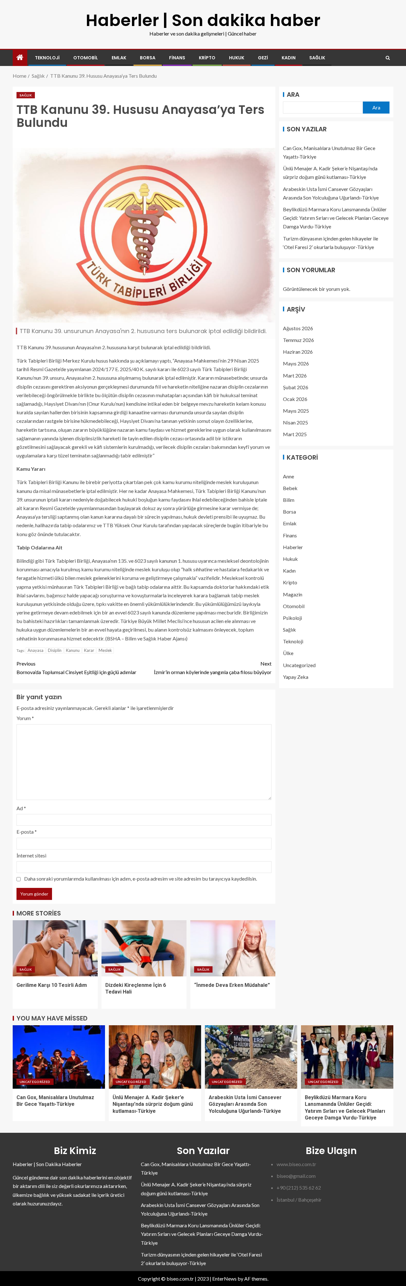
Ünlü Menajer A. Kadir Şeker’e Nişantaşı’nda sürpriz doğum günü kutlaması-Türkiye (153, 1104)
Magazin (292, 594)
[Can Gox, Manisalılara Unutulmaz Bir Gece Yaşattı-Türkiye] (59, 1057)
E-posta (26, 832)
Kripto (207, 58)
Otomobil (85, 58)
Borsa (147, 58)
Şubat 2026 (295, 387)
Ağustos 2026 (298, 328)
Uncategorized (299, 665)
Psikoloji (292, 618)
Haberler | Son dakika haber (203, 20)
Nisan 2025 (295, 422)
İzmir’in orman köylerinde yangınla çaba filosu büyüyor (213, 667)
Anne (288, 476)
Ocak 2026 (295, 399)
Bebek (290, 488)
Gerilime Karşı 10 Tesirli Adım (51, 985)
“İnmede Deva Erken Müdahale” (232, 985)
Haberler (293, 547)
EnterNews (224, 1279)
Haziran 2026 (298, 352)
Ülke (288, 653)
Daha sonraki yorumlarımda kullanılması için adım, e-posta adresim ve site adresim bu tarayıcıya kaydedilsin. (140, 879)
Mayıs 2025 (296, 411)
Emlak (119, 58)
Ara (293, 94)
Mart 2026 (295, 375)
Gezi (263, 58)
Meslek (105, 650)
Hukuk (236, 58)
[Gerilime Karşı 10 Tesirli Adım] (55, 948)
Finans (177, 58)
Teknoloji (47, 58)
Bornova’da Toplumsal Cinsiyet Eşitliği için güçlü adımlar (76, 667)
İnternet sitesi (31, 855)
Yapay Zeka (295, 676)
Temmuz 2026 (298, 340)
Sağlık (317, 58)
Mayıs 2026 (296, 363)
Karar (89, 650)
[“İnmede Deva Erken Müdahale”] (232, 948)
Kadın (289, 58)
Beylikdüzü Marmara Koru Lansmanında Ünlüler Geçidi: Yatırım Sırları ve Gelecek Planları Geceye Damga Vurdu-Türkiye (336, 217)
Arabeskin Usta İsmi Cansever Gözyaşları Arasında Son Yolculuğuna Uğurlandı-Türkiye (245, 1104)
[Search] (388, 58)
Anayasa (35, 650)
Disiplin (55, 650)
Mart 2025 (295, 434)
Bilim (288, 500)
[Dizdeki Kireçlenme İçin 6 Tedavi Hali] (144, 948)
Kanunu (73, 650)
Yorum (25, 718)
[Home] (19, 57)
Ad (21, 808)
